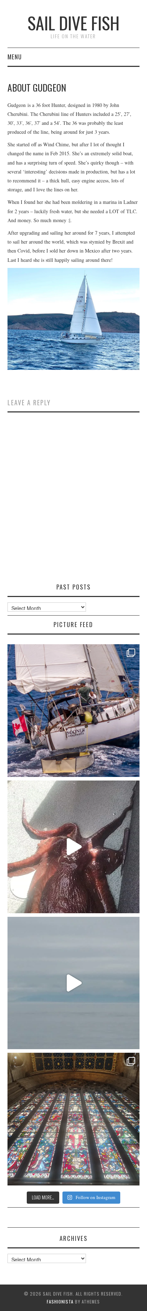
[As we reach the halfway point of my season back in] (73, 710)
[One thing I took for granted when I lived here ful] (73, 1119)
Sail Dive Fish (73, 22)
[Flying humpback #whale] (73, 983)
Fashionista (60, 1301)
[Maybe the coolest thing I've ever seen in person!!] (73, 847)
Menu (14, 56)
